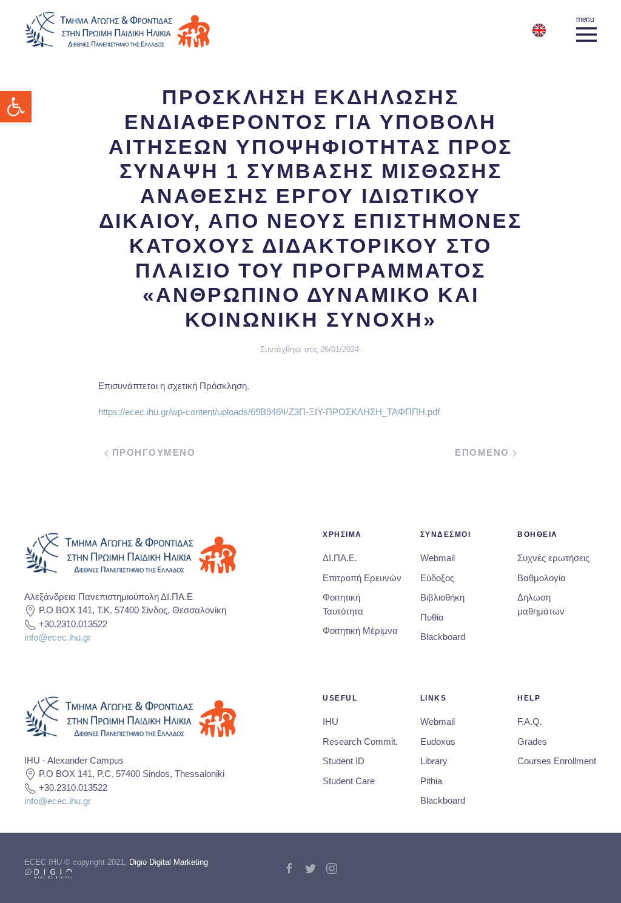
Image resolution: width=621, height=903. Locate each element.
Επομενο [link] (483, 452)
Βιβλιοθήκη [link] (442, 597)
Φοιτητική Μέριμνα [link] (360, 630)
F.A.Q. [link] (529, 721)
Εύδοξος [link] (437, 578)
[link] (16, 106)
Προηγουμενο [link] (152, 452)
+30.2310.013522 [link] (73, 624)
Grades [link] (532, 741)
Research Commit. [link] (360, 741)
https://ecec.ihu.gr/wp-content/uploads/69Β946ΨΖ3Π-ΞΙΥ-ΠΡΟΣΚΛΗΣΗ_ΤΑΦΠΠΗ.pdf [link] (269, 412)
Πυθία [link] (432, 617)
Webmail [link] (437, 558)
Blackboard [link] (442, 636)
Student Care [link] (349, 781)
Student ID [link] (343, 761)
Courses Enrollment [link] (556, 761)
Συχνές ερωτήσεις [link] (553, 558)
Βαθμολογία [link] (541, 578)
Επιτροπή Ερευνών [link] (362, 578)
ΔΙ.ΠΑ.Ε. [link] (340, 558)
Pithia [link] (431, 781)
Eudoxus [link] (437, 741)
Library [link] (434, 761)
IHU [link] (330, 721)
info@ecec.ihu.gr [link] (57, 637)
